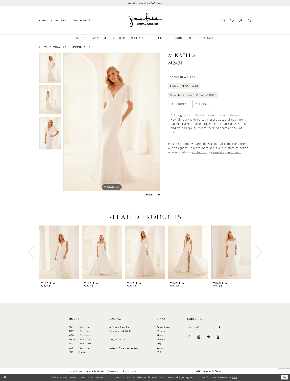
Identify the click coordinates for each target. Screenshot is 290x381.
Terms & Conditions (95, 371)
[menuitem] (53, 20)
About (160, 335)
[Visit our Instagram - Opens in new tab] (199, 337)
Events (160, 347)
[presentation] (59, 252)
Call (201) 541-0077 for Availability (193, 94)
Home (43, 47)
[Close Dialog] (5, 377)
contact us (199, 152)
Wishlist (161, 331)
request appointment (226, 152)
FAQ (159, 352)
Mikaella (60, 47)
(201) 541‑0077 (117, 339)
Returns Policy (130, 371)
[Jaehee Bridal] (145, 20)
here (234, 377)
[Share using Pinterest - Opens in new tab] (159, 194)
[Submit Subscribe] (219, 327)
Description (180, 104)
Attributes (204, 104)
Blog (159, 343)
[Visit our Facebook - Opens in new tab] (189, 337)
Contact (161, 339)
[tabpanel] (50, 69)
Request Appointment (184, 85)
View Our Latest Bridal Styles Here (145, 3)
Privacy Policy (75, 371)
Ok (284, 377)
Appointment (164, 326)
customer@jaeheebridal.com (124, 347)
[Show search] (223, 20)
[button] (241, 20)
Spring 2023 (80, 47)
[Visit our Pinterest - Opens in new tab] (208, 337)
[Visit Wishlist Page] (232, 20)
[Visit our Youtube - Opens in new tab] (218, 337)
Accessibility (113, 371)
